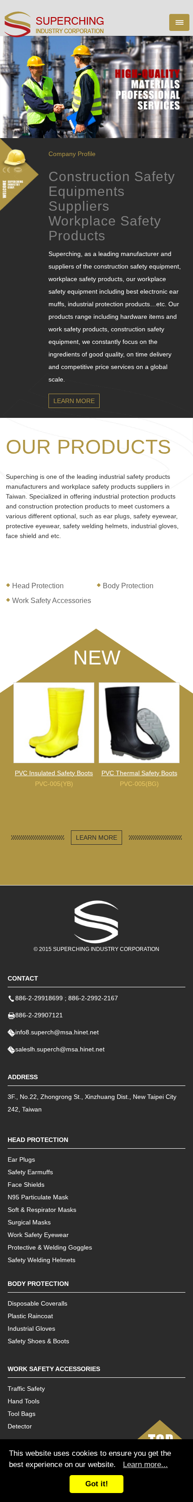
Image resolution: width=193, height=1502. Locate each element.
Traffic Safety (26, 1388)
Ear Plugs (21, 1159)
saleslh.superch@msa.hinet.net (60, 1049)
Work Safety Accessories (51, 600)
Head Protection (38, 586)
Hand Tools (23, 1401)
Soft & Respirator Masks (42, 1209)
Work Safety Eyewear (38, 1234)
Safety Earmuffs (30, 1172)
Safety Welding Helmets (41, 1259)
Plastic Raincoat (30, 1316)
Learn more (74, 400)
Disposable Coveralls (37, 1303)
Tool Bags (21, 1413)
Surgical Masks (29, 1222)
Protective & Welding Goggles (50, 1247)
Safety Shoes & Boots (38, 1341)
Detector (20, 1426)
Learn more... (145, 1464)
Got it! (96, 1484)
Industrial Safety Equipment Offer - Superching (54, 24)
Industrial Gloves (31, 1328)
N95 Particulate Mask (38, 1197)
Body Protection (128, 586)
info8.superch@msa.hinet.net (57, 1032)
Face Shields (26, 1184)
